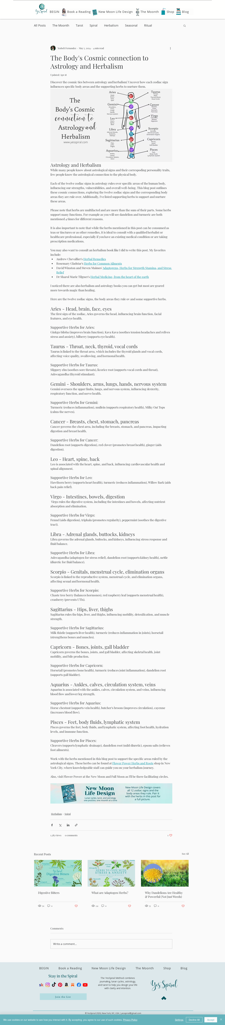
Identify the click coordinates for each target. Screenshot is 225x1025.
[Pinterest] (60, 985)
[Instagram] (47, 985)
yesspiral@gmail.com (131, 1013)
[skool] (41, 985)
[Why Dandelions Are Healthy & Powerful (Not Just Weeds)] (165, 873)
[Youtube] (85, 985)
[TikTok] (54, 985)
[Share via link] (76, 825)
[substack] (72, 985)
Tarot (79, 25)
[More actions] (170, 48)
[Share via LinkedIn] (68, 825)
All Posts (40, 25)
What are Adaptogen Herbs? (110, 893)
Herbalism (111, 25)
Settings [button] (179, 1019)
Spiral (94, 25)
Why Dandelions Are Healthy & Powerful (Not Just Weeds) (164, 895)
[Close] (221, 1019)
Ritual (148, 25)
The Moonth (60, 25)
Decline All (194, 1019)
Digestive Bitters (48, 893)
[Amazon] (66, 985)
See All (185, 853)
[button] (184, 25)
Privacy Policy (130, 1019)
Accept (210, 1019)
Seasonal (131, 25)
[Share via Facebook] (52, 825)
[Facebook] (79, 985)
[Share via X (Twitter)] (60, 825)
